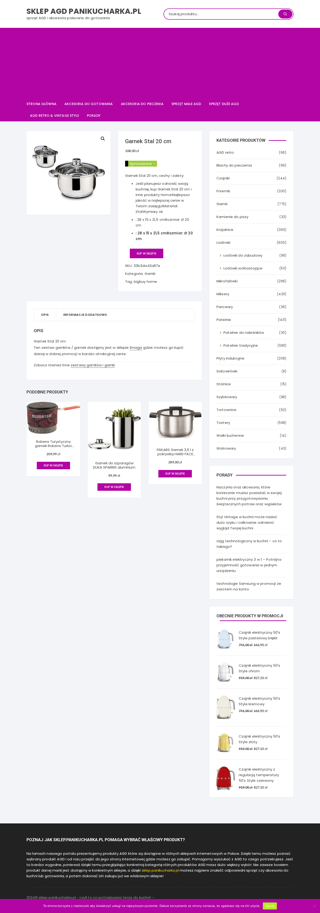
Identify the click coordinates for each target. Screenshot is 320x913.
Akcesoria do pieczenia (142, 104)
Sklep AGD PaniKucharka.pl (83, 11)
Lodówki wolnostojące (242, 268)
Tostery (223, 422)
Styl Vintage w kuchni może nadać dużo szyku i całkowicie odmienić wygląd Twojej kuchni (246, 522)
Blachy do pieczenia (234, 165)
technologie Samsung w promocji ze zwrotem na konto (248, 586)
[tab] (45, 315)
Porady (93, 115)
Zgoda (270, 906)
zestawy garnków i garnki (93, 365)
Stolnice (223, 384)
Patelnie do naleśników (243, 332)
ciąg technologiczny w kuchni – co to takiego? (249, 543)
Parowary (224, 306)
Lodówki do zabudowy (242, 255)
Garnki (150, 273)
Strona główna (41, 104)
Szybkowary (226, 396)
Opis (45, 315)
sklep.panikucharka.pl (160, 870)
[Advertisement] (160, 63)
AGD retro (225, 152)
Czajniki (223, 178)
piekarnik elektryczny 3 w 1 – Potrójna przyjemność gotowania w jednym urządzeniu (248, 565)
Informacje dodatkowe (85, 315)
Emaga (136, 347)
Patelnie (223, 319)
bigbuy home (145, 281)
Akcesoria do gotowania (88, 104)
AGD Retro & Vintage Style (54, 115)
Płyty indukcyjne (230, 358)
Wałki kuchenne (230, 435)
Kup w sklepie (146, 253)
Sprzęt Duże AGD (223, 104)
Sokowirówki (227, 371)
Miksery (222, 293)
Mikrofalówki (227, 281)
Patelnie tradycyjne (240, 345)
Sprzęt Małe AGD (186, 104)
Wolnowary (226, 448)
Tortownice (226, 409)
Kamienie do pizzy (232, 216)
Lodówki (223, 242)
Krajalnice (225, 229)
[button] (103, 139)
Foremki (223, 191)
